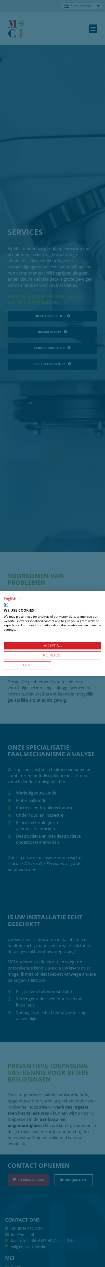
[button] (13, 599)
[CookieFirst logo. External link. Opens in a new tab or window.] (6, 605)
